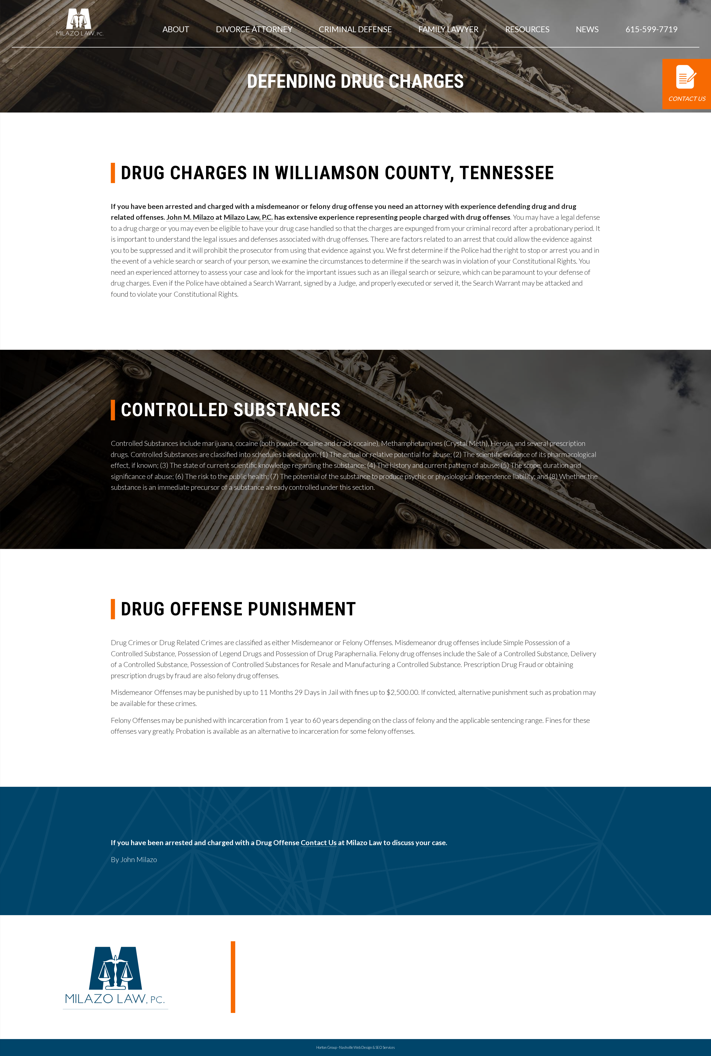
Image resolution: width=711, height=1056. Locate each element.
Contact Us (686, 98)
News (587, 29)
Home (530, 981)
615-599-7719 (651, 29)
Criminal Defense (355, 29)
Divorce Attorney (602, 1003)
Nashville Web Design (355, 1047)
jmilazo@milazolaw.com (269, 953)
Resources (527, 29)
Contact (534, 1015)
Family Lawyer (449, 29)
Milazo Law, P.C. (248, 217)
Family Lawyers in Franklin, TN (622, 992)
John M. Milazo (190, 217)
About (175, 29)
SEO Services (385, 1047)
